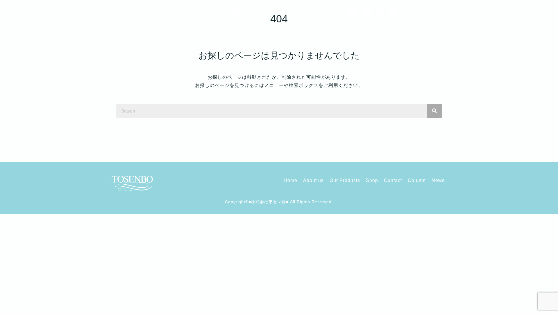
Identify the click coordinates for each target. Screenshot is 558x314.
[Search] (434, 111)
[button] (425, 12)
